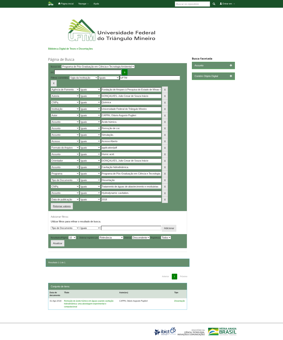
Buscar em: (56, 67)
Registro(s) (155, 238)
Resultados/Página (59, 238)
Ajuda (96, 3)
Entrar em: (227, 3)
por (52, 72)
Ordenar (127, 238)
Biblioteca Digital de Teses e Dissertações (70, 48)
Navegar (82, 3)
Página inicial (67, 3)
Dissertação (179, 301)
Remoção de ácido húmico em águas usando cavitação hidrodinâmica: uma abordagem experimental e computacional (88, 304)
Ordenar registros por (88, 238)
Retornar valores (62, 206)
